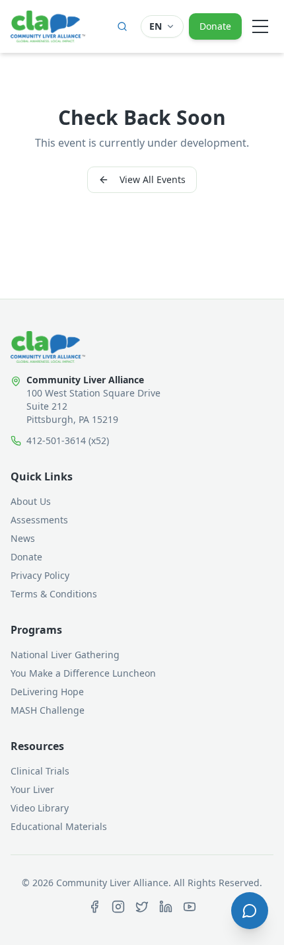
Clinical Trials (40, 771)
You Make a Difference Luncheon (83, 673)
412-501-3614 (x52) (67, 440)
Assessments (39, 519)
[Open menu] (260, 26)
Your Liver (32, 789)
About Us (31, 501)
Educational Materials (59, 826)
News (23, 538)
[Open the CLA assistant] (249, 910)
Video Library (40, 808)
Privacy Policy (40, 575)
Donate (215, 26)
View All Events (153, 179)
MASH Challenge (48, 710)
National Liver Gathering (65, 654)
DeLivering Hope (47, 691)
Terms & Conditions (54, 593)
